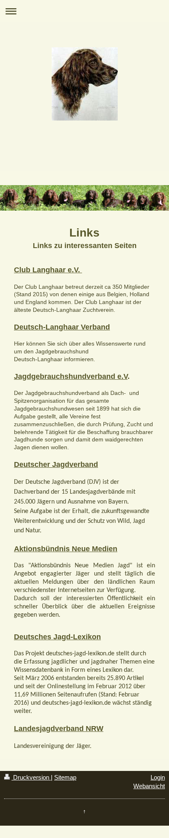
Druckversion (31, 777)
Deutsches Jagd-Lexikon (57, 637)
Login (158, 777)
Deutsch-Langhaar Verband (62, 327)
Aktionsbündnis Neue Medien (65, 549)
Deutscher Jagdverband (56, 464)
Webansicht (149, 785)
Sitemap (65, 777)
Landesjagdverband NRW (58, 728)
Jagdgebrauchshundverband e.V (71, 376)
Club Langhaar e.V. (48, 270)
